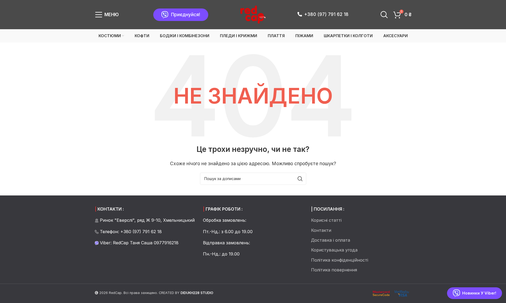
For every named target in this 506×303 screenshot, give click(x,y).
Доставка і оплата (330, 240)
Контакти (321, 230)
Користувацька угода (334, 250)
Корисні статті (326, 220)
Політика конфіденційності (339, 260)
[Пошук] (384, 14)
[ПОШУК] (300, 179)
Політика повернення (334, 269)
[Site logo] (253, 14)
